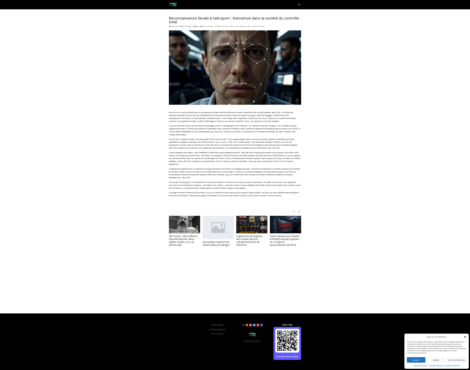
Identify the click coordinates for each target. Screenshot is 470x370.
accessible (209, 26)
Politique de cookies (420, 365)
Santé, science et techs (255, 26)
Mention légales (217, 325)
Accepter (416, 360)
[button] (465, 337)
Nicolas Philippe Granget (181, 26)
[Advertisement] (197, 295)
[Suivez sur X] (243, 325)
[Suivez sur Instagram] (258, 325)
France (231, 26)
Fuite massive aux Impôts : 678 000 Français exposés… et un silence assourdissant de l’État (285, 240)
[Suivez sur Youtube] (247, 325)
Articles (225, 26)
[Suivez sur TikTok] (250, 325)
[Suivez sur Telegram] (254, 325)
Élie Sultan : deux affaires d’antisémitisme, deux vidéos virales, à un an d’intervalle (183, 240)
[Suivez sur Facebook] (261, 325)
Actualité (217, 26)
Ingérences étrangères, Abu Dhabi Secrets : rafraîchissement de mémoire (249, 240)
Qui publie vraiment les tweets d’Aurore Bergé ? (216, 243)
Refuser (436, 360)
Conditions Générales (436, 365)
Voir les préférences (456, 360)
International (240, 26)
